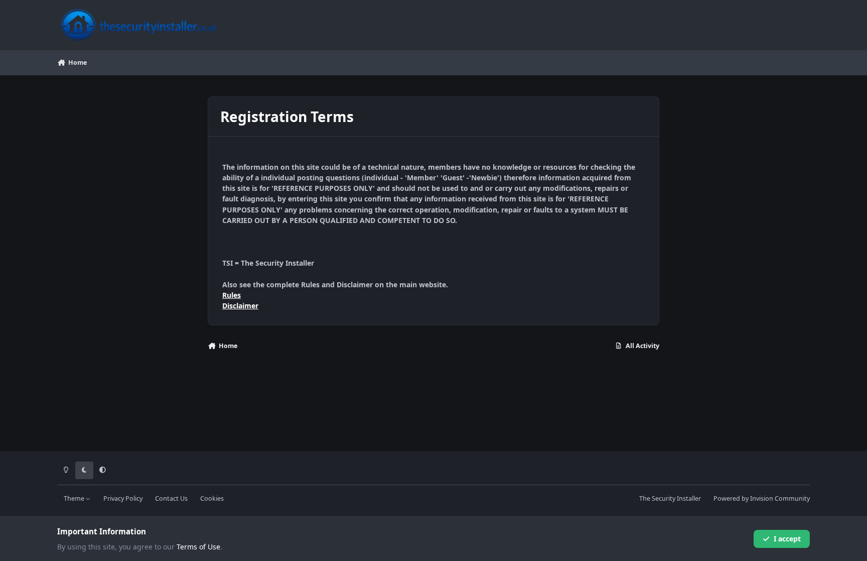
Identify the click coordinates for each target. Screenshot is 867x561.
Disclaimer (240, 305)
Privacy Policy (122, 498)
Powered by (761, 498)
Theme (75, 498)
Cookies (212, 498)
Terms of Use (198, 546)
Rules (231, 295)
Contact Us (171, 498)
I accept (787, 538)
